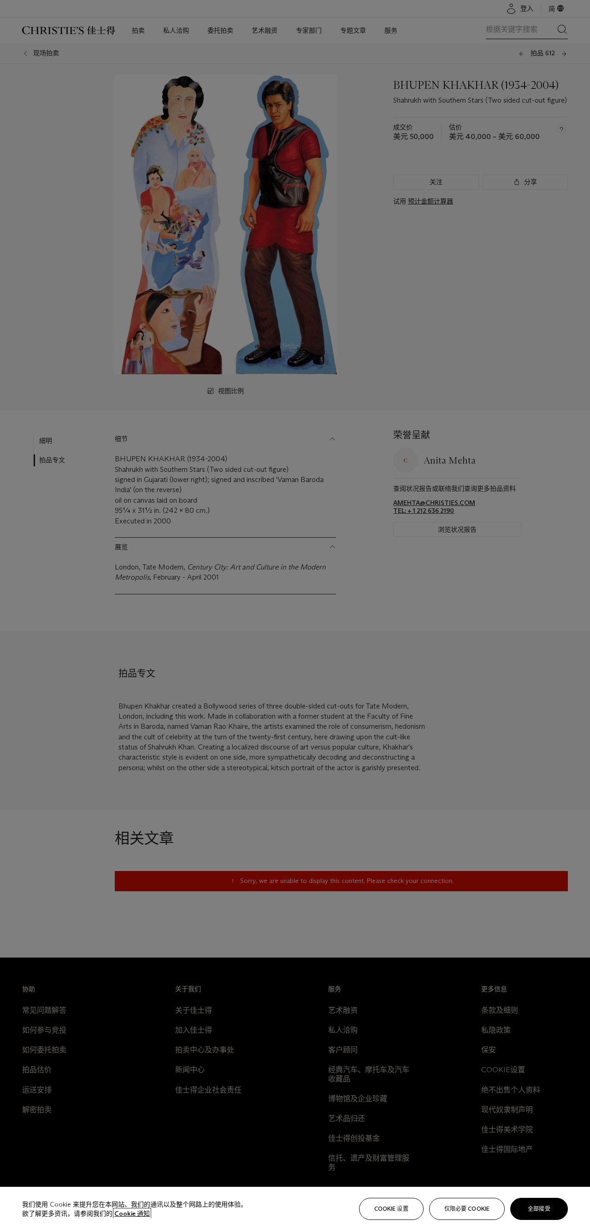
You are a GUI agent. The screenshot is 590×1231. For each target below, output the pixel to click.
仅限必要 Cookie (467, 1208)
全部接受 (539, 1208)
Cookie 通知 (132, 1213)
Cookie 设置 (391, 1208)
